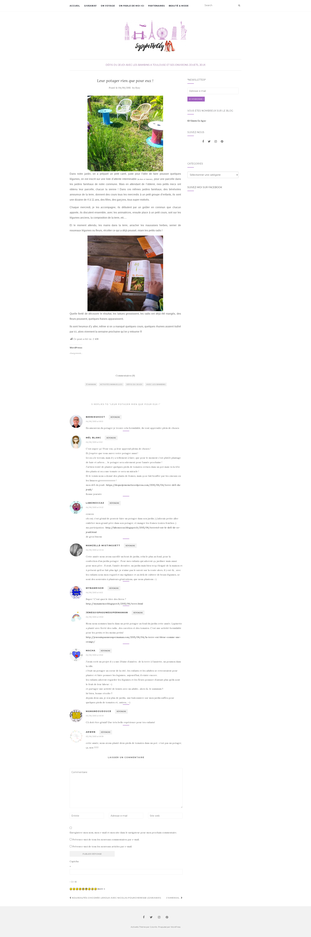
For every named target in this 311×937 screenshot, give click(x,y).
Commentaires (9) (125, 375)
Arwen (91, 732)
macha (90, 650)
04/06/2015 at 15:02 (94, 617)
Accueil (75, 6)
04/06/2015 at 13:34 (95, 550)
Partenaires (156, 6)
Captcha (74, 861)
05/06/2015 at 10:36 (95, 715)
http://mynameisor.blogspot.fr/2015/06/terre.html (114, 603)
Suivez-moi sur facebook (204, 187)
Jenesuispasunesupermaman (107, 612)
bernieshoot (95, 417)
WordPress (175, 927)
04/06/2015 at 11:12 (94, 442)
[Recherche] (239, 5)
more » (101, 888)
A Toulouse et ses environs (169, 64)
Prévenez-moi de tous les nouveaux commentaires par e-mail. (105, 839)
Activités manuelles (111, 384)
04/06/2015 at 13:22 (94, 507)
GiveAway (90, 6)
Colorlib (153, 927)
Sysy (137, 87)
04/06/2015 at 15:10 (94, 655)
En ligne (196, 120)
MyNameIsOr (95, 588)
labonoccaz (95, 503)
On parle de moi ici (131, 6)
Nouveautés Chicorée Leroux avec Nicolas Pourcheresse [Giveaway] (116, 898)
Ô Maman (91, 384)
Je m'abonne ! (196, 99)
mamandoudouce (98, 711)
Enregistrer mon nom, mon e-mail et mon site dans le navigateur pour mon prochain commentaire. (123, 832)
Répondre (115, 417)
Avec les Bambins (138, 64)
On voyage (108, 6)
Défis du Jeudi (115, 64)
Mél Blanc (93, 437)
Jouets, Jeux (197, 64)
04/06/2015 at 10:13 (94, 421)
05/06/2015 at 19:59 (95, 736)
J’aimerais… (173, 898)
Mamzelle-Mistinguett (103, 545)
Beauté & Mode (179, 6)
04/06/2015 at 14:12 (94, 592)
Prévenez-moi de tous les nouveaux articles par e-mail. (102, 846)
